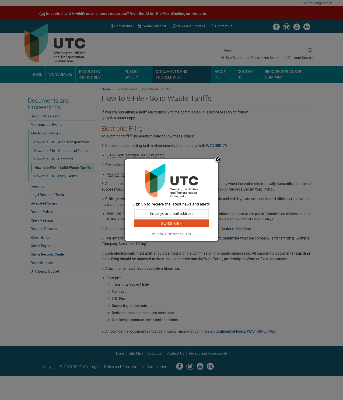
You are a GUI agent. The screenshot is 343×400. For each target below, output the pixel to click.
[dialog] (171, 200)
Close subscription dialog (217, 159)
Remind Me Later (180, 234)
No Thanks (159, 234)
